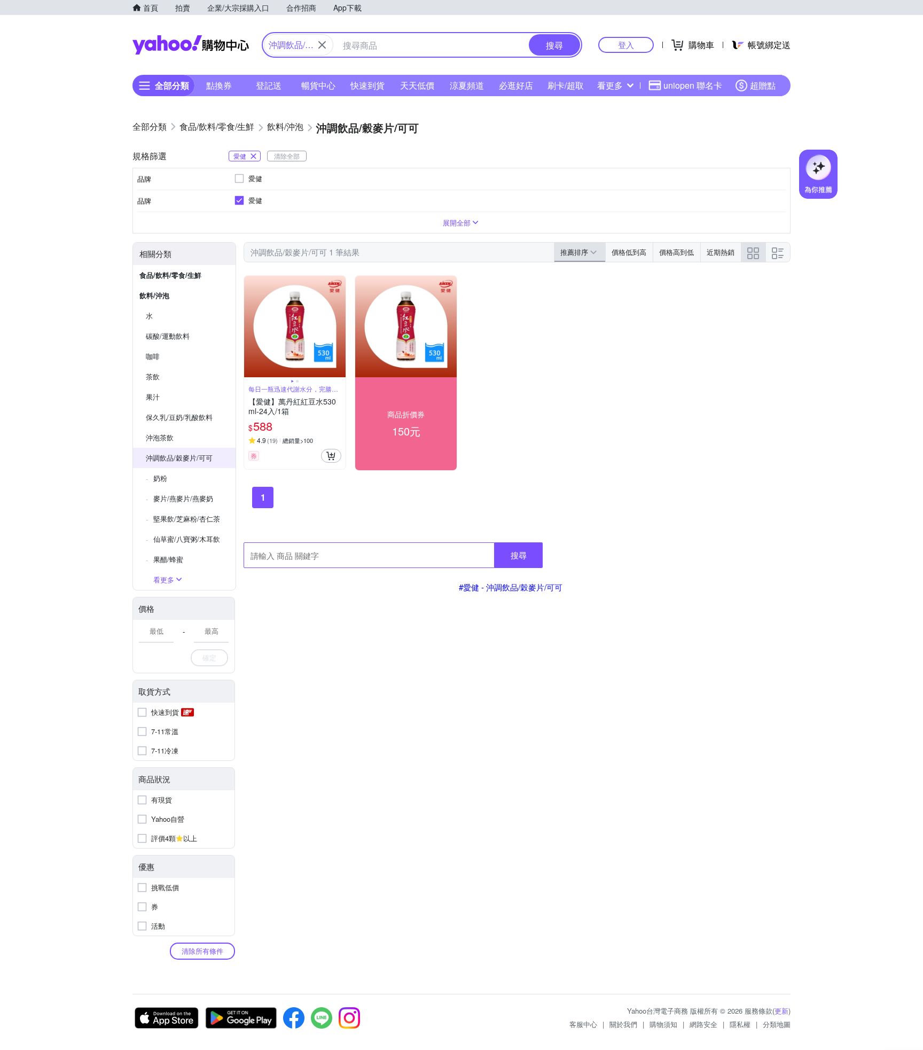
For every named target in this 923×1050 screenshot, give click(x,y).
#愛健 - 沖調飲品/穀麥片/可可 (510, 587)
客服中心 (583, 1024)
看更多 (610, 85)
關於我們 (623, 1024)
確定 (209, 657)
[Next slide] (339, 326)
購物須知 (663, 1024)
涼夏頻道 (467, 85)
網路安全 (703, 1024)
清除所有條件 (202, 951)
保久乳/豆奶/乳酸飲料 (179, 417)
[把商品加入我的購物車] (331, 456)
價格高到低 (676, 252)
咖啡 (153, 356)
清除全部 (287, 155)
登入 (626, 44)
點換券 (219, 85)
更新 (781, 1011)
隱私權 (740, 1024)
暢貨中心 (318, 85)
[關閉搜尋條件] (322, 44)
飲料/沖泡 (154, 295)
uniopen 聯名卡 (692, 85)
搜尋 (519, 555)
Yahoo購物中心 (190, 45)
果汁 (153, 397)
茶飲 (153, 376)
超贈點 (763, 85)
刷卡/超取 (565, 85)
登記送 (268, 85)
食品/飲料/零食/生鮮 (170, 275)
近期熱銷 (720, 252)
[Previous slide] (251, 326)
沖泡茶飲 (160, 437)
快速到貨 (367, 85)
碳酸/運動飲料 (168, 336)
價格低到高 (629, 252)
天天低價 (417, 85)
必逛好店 (516, 85)
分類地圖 (777, 1024)
